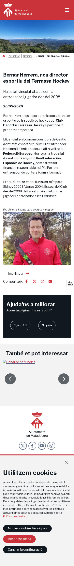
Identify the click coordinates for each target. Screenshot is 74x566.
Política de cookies (14, 516)
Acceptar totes (19, 539)
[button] (37, 238)
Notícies (27, 56)
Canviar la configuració (25, 549)
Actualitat (14, 56)
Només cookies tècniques (27, 528)
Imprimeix (15, 273)
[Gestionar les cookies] (70, 283)
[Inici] (17, 10)
